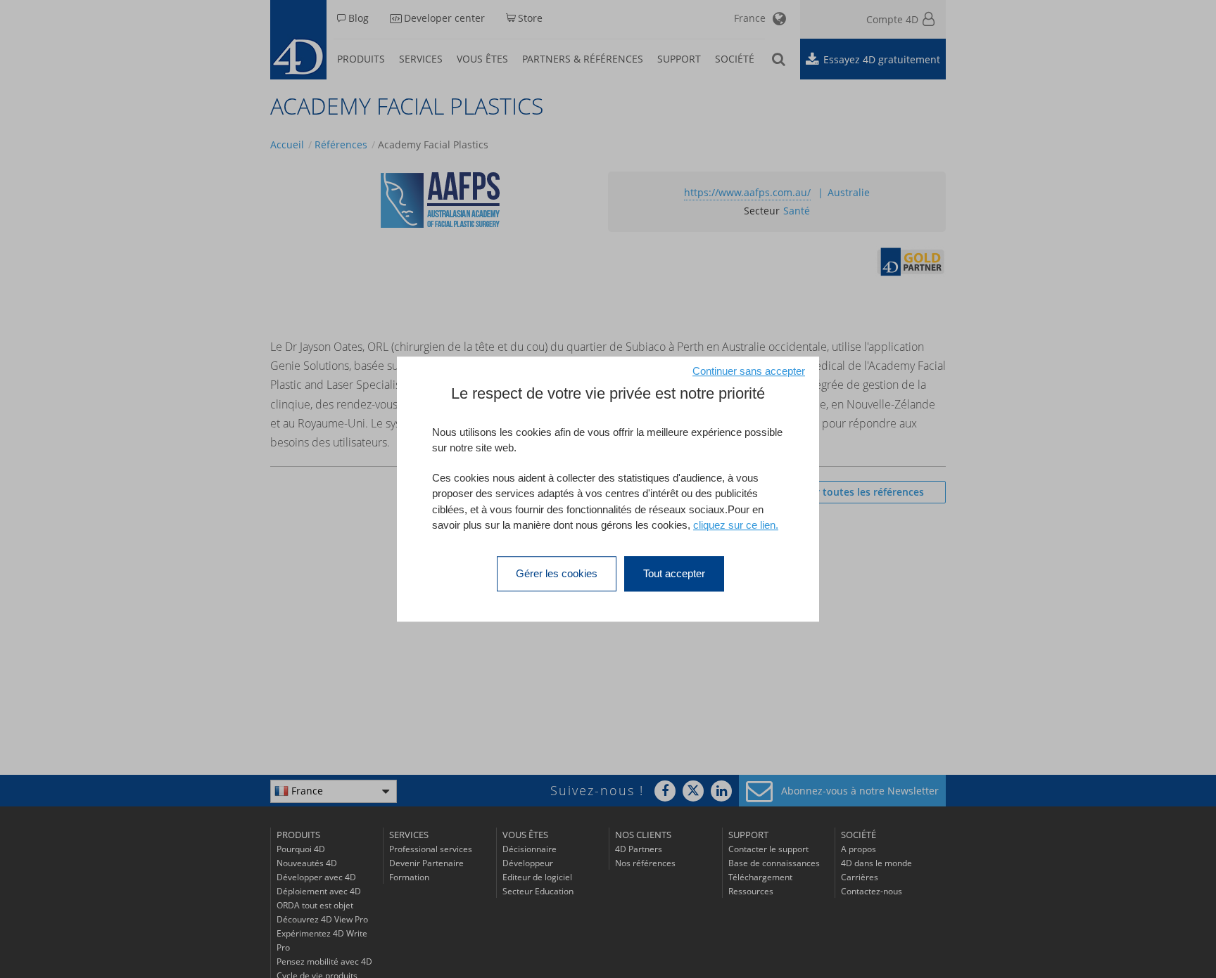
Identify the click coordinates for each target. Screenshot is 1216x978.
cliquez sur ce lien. (735, 525)
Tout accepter (674, 573)
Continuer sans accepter (748, 371)
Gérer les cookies (556, 573)
